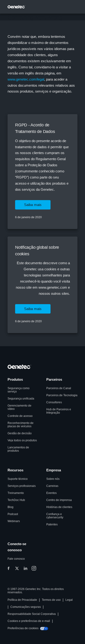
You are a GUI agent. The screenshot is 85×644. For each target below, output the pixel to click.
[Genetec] (17, 6)
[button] (33, 204)
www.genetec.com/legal (26, 79)
